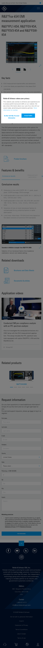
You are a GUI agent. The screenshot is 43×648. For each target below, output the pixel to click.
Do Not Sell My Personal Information (11, 117)
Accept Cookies (28, 115)
